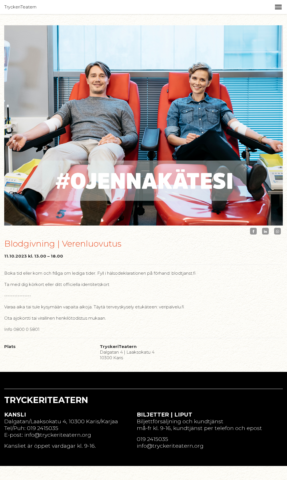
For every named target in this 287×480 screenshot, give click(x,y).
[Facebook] (253, 231)
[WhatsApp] (277, 231)
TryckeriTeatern (20, 7)
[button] (278, 7)
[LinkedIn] (265, 231)
